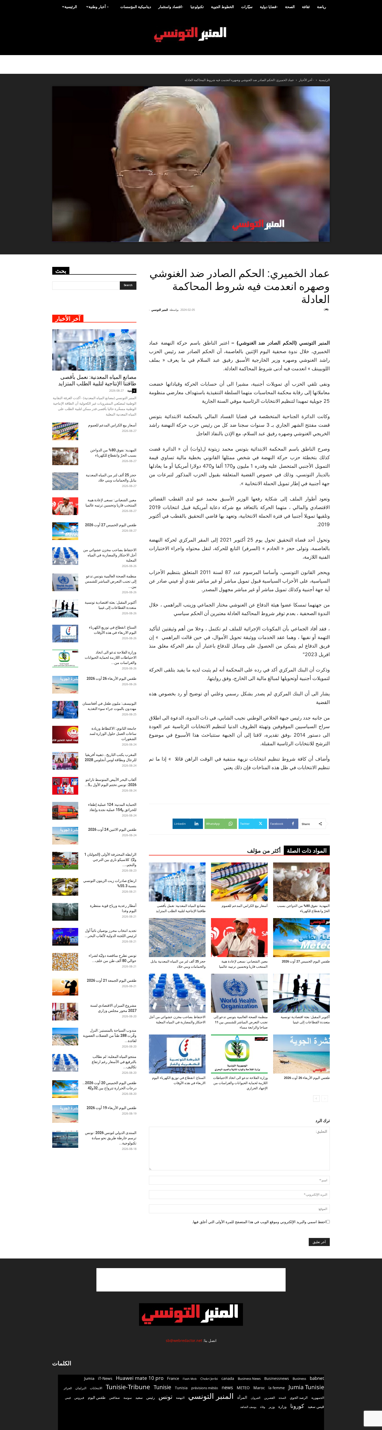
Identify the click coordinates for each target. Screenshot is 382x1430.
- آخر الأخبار (306, 80)
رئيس (150, 1397)
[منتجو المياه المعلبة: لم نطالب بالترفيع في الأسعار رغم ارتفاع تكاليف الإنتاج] (65, 1063)
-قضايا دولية (269, 6)
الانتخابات (96, 1388)
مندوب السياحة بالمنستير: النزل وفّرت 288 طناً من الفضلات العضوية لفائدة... (109, 1035)
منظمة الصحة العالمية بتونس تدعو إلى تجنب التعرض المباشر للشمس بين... (110, 581)
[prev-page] (324, 1098)
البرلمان (80, 1388)
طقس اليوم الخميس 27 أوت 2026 (306, 961)
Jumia (89, 1378)
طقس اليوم (97, 1397)
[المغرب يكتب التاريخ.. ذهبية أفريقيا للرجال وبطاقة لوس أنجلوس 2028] (65, 761)
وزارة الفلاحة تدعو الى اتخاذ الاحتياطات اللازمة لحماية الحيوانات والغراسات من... (110, 657)
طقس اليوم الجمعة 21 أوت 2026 (111, 980)
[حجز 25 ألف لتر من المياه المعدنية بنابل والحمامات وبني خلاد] (177, 937)
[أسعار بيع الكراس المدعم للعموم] (239, 881)
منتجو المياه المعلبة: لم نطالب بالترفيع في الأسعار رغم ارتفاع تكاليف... (114, 1062)
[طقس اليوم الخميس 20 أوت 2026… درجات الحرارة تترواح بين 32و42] (65, 1089)
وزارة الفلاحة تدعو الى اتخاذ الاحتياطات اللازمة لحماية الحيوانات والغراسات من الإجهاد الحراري (240, 1083)
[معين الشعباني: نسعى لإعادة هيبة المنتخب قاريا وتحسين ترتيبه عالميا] (239, 937)
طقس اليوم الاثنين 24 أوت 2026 (112, 829)
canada (227, 1378)
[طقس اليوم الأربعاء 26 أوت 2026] (301, 1053)
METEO (243, 1387)
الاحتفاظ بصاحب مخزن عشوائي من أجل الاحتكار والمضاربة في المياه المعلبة (109, 555)
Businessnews (276, 1378)
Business (299, 1378)
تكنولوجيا (197, 6)
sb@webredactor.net (184, 1340)
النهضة (180, 1397)
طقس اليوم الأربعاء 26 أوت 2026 (307, 1078)
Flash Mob (190, 1379)
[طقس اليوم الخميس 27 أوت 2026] (301, 937)
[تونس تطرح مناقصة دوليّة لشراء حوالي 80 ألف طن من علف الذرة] (65, 962)
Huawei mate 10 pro (139, 1378)
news (227, 1387)
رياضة (321, 6)
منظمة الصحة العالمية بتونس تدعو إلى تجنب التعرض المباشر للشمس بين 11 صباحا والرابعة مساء (241, 1022)
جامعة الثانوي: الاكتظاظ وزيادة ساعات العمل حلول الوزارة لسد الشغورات (112, 733)
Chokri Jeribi (209, 1378)
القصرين (269, 1397)
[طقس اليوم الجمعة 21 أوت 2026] (65, 987)
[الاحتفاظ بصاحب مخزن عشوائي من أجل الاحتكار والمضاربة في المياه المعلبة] (177, 993)
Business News (249, 1378)
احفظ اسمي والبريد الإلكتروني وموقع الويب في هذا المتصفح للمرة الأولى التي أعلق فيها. (259, 1222)
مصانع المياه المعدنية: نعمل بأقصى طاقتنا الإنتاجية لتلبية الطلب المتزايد (97, 380)
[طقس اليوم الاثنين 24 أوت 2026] (65, 836)
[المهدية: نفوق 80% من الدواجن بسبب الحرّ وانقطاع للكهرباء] (301, 881)
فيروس (79, 1397)
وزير (272, 1406)
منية (129, 390)
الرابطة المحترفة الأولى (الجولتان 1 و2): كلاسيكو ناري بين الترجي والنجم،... (110, 859)
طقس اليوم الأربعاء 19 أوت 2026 (111, 1108)
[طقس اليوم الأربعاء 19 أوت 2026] (65, 1114)
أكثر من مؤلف (264, 850)
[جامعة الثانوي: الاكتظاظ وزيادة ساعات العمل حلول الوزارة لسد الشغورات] (65, 735)
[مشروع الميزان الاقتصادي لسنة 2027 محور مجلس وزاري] (65, 1012)
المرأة (242, 1397)
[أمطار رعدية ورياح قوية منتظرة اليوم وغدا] (65, 912)
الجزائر (68, 1388)
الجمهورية (317, 1398)
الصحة (290, 6)
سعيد (139, 1397)
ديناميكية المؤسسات (135, 6)
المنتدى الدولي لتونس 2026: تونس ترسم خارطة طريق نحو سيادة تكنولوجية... (110, 1138)
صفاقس (114, 1397)
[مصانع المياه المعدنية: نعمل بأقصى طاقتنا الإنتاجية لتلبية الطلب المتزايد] (177, 881)
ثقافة (306, 6)
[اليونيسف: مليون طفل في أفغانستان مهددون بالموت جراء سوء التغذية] (65, 710)
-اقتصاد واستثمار (170, 6)
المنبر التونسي (159, 310)
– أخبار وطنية (99, 6)
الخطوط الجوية (222, 6)
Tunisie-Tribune (128, 1386)
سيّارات (247, 6)
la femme (276, 1387)
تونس (165, 1396)
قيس (68, 1398)
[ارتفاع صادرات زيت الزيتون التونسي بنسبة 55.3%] (65, 887)
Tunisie (162, 1387)
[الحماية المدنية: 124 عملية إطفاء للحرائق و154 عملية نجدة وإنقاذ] (65, 811)
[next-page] (316, 1098)
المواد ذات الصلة (307, 850)
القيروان (255, 1398)
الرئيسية (70, 6)
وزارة (282, 1406)
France (173, 1378)
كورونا (297, 1406)
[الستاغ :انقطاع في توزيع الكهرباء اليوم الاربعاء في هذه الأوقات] (177, 1053)
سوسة (127, 1397)
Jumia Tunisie (306, 1387)
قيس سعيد (316, 1406)
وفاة (262, 1407)
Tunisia (181, 1387)
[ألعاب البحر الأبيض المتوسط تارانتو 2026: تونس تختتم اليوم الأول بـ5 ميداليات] (65, 786)
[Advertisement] (298, 325)
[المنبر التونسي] (191, 34)
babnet (317, 1378)
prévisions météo (204, 1388)
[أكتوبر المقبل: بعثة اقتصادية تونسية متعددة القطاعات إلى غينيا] (301, 993)
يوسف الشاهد (248, 1407)
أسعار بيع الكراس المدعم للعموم (245, 906)
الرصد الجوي (299, 1397)
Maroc (259, 1387)
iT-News (105, 1378)
